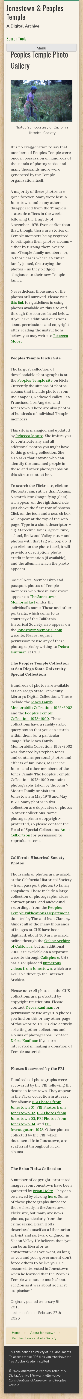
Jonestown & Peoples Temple (34, 12)
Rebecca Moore (29, 435)
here (52, 1196)
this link (17, 302)
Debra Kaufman (39, 1007)
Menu (41, 48)
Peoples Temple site (35, 380)
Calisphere (49, 957)
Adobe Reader (25, 1361)
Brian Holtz (43, 1190)
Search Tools (16, 39)
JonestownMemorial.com (39, 630)
